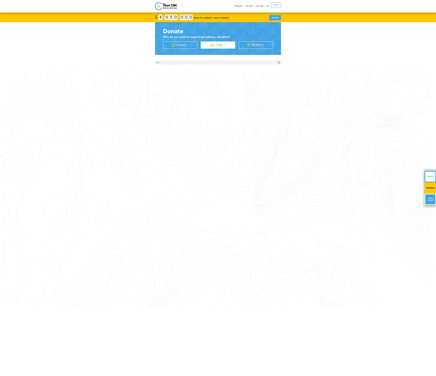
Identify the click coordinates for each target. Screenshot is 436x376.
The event (249, 6)
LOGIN (276, 5)
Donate (275, 18)
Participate (238, 6)
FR (268, 6)
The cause (259, 6)
